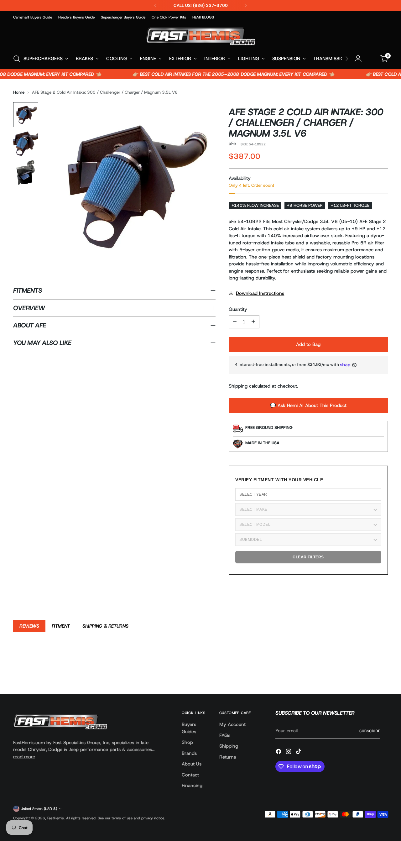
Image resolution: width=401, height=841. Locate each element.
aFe (232, 143)
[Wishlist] (371, 58)
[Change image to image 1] (25, 114)
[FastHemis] (200, 36)
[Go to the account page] (358, 58)
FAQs (224, 735)
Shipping (238, 386)
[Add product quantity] (253, 322)
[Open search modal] (16, 58)
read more (24, 757)
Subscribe (369, 731)
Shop (187, 742)
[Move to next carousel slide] (382, 672)
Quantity (238, 309)
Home (18, 92)
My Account (232, 724)
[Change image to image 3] (25, 172)
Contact (190, 775)
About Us (191, 764)
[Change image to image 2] (25, 143)
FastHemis (55, 818)
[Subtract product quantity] (234, 322)
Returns (227, 757)
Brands (189, 753)
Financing (192, 785)
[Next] (246, 5)
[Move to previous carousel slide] (368, 672)
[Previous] (155, 5)
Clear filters (308, 557)
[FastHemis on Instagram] (289, 752)
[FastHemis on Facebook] (279, 752)
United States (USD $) (39, 808)
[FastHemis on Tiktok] (299, 752)
